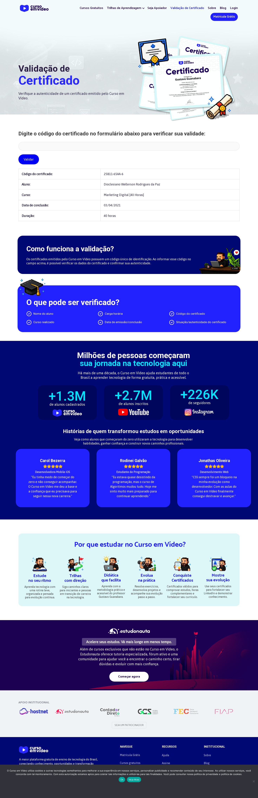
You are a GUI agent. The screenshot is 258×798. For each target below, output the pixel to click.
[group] (67, 400)
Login (234, 8)
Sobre (212, 8)
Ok (122, 779)
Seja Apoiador (157, 8)
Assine (166, 763)
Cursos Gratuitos (91, 8)
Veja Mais (134, 779)
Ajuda (165, 755)
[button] (143, 8)
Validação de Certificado (187, 8)
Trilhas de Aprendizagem (124, 8)
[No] (253, 781)
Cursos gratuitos (130, 762)
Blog (223, 8)
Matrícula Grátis (224, 16)
